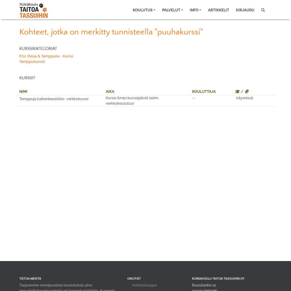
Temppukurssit (32, 61)
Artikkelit (218, 10)
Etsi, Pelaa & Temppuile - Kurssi (46, 56)
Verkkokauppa (144, 285)
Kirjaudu (245, 10)
